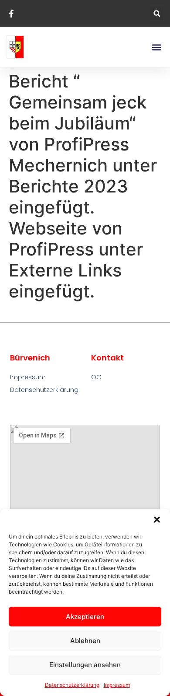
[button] (157, 519)
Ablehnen (85, 641)
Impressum (117, 685)
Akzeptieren (85, 616)
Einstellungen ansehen (85, 665)
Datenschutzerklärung (72, 685)
